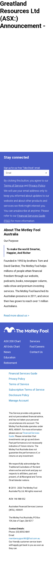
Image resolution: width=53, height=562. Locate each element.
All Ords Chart (12, 346)
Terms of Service (19, 384)
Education (9, 357)
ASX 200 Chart (12, 341)
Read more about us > (16, 315)
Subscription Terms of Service (26, 389)
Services (35, 341)
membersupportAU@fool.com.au (24, 538)
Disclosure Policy (19, 395)
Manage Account (19, 400)
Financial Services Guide (23, 373)
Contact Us (36, 352)
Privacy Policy (17, 378)
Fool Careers (37, 346)
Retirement (10, 362)
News (7, 352)
